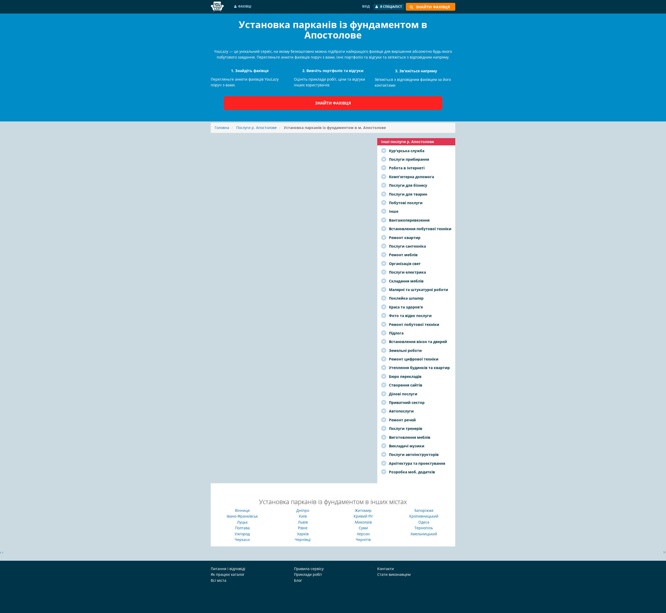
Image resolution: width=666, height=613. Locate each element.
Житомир (363, 510)
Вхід (366, 6)
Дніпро (302, 510)
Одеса (423, 522)
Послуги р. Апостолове (256, 127)
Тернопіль (423, 527)
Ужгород (242, 533)
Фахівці (244, 6)
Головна (222, 127)
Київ (303, 516)
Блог (298, 580)
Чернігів (363, 539)
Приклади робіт (308, 574)
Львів (303, 522)
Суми (363, 527)
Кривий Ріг (363, 516)
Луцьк (242, 522)
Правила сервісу (309, 568)
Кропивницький (423, 516)
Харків (303, 533)
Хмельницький (424, 533)
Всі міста (218, 580)
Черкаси (242, 539)
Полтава (242, 527)
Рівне (303, 527)
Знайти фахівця (333, 103)
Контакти (385, 568)
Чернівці (303, 539)
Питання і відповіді (228, 568)
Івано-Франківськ (242, 516)
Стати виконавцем (394, 574)
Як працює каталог (228, 574)
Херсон (363, 533)
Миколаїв (363, 522)
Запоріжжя (423, 510)
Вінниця (242, 510)
